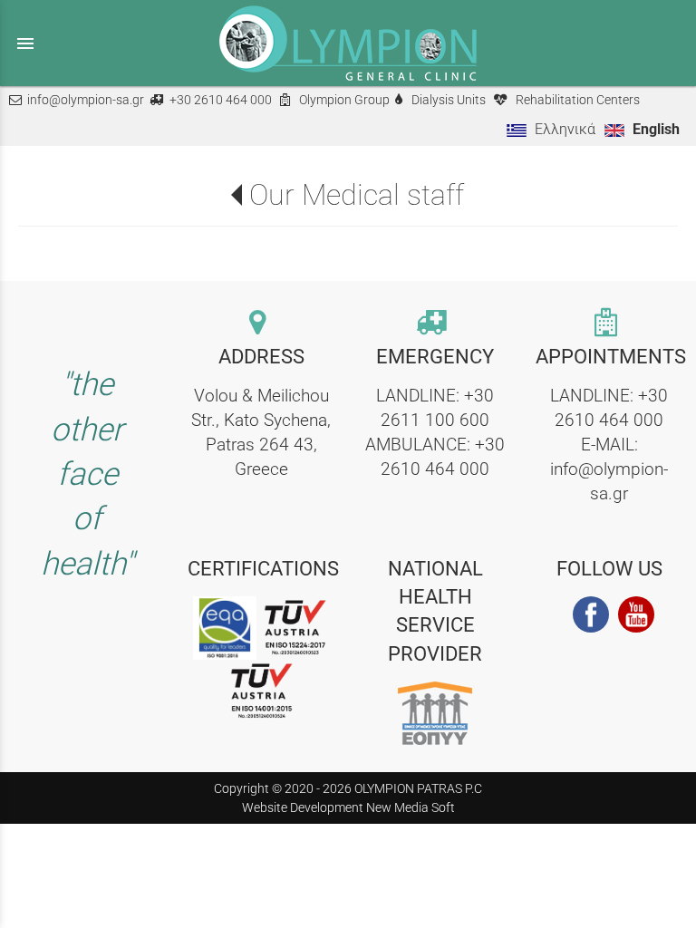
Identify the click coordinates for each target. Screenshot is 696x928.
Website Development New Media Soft (348, 807)
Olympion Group (344, 100)
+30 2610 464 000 (220, 100)
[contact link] (261, 324)
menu (25, 43)
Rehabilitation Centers (578, 100)
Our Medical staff (356, 195)
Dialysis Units (448, 100)
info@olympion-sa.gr (85, 100)
